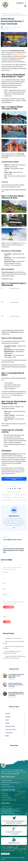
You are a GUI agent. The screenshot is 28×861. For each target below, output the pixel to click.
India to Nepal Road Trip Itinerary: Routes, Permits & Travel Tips (15, 685)
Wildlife (7, 735)
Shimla (4, 79)
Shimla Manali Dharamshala (7, 499)
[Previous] (13, 753)
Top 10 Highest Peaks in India (12, 539)
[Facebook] (2, 854)
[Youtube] (9, 854)
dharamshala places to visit (7, 494)
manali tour (23, 243)
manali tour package (7, 497)
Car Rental (7, 716)
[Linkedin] (6, 854)
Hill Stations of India (10, 726)
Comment (5, 572)
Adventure (7, 713)
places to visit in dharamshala (19, 497)
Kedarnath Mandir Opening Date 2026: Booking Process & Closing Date (13, 550)
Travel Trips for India (16, 27)
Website (5, 594)
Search (4, 616)
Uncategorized (9, 732)
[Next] (15, 753)
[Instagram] (4, 854)
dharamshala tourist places (20, 494)
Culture (7, 720)
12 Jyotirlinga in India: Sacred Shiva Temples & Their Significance (16, 676)
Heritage (7, 723)
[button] (25, 6)
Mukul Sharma (7, 27)
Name (4, 583)
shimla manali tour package (20, 499)
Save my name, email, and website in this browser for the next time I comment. (14, 602)
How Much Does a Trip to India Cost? (13, 638)
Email (4, 588)
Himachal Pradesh (16, 54)
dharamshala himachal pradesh (14, 492)
